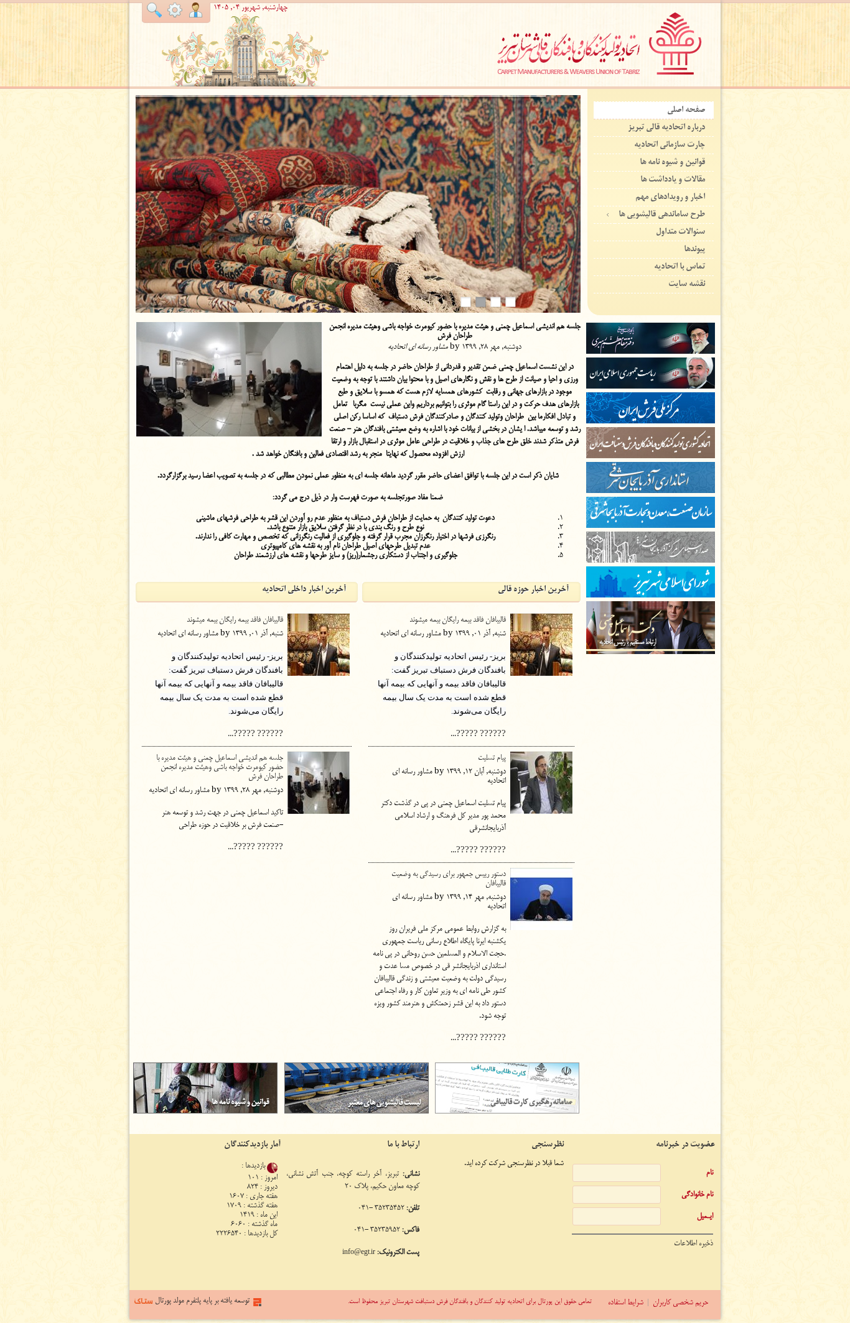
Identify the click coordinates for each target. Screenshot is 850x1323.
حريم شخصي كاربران (680, 1302)
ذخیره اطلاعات (693, 1243)
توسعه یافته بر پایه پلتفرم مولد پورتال (202, 1301)
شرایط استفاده (625, 1302)
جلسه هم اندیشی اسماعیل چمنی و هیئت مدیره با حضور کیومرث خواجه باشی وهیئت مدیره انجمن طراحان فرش (219, 767)
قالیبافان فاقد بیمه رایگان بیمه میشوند (235, 620)
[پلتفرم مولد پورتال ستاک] (257, 1310)
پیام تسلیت (492, 758)
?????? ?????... (255, 734)
